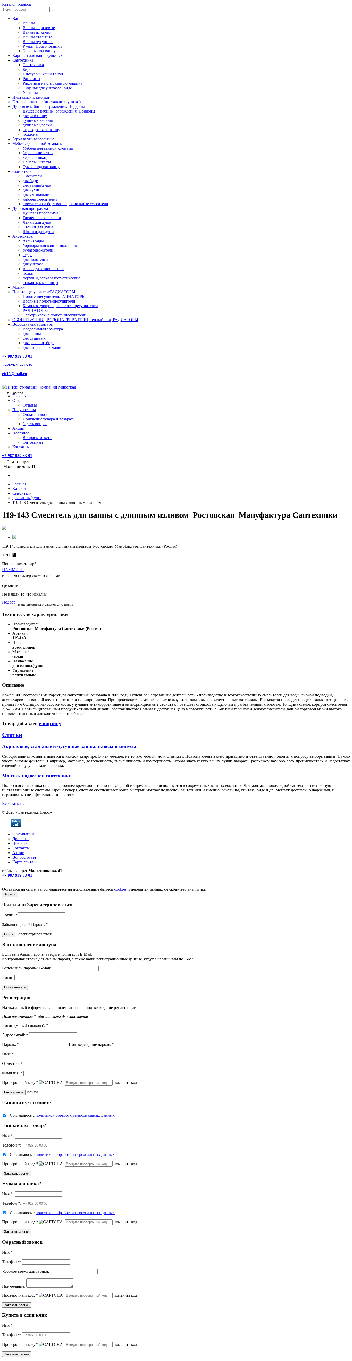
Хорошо (10, 894)
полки (28, 273)
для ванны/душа (37, 185)
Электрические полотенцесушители (54, 315)
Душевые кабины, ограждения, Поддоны (48, 106)
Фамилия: (12, 1073)
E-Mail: (45, 968)
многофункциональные (43, 268)
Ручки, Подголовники (42, 46)
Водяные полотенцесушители (49, 301)
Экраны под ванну (39, 51)
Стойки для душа (38, 227)
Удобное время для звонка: (25, 1271)
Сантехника (22, 60)
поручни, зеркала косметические (51, 278)
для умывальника (38, 194)
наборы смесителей (40, 199)
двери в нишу (35, 116)
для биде (30, 180)
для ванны (32, 333)
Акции (18, 428)
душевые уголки (37, 125)
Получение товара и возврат (48, 419)
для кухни (31, 190)
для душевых (34, 338)
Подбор (8, 602)
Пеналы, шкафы (37, 162)
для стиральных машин (43, 347)
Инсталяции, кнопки (30, 97)
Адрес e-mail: (15, 1035)
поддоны (30, 134)
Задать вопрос (35, 423)
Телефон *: (11, 1145)
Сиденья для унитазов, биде (47, 88)
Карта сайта (22, 862)
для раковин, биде (38, 343)
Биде (27, 69)
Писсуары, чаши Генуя (43, 74)
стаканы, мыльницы (40, 282)
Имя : (8, 1135)
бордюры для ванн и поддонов (50, 245)
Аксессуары (22, 236)
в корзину (50, 723)
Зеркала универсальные (33, 139)
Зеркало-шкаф (35, 157)
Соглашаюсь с (62, 1115)
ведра (27, 255)
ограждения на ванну (41, 129)
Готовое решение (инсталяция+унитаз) (46, 102)
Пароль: (39, 924)
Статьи (12, 734)
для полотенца (35, 259)
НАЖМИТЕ (13, 569)
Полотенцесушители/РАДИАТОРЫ (43, 292)
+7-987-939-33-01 (17, 356)
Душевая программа (30, 208)
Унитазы (30, 92)
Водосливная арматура (32, 324)
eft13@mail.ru (14, 374)
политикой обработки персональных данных (75, 1115)
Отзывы (30, 405)
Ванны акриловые (39, 27)
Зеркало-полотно (38, 153)
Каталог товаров (16, 4)
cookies (120, 889)
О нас (17, 400)
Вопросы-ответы (37, 437)
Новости (20, 843)
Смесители (22, 171)
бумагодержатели (38, 250)
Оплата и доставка (39, 414)
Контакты (21, 447)
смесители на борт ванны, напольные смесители (65, 204)
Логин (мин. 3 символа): (25, 1025)
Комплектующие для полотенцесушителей (60, 306)
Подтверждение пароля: (91, 1044)
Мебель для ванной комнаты (37, 143)
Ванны (18, 18)
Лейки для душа (37, 222)
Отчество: (12, 1063)
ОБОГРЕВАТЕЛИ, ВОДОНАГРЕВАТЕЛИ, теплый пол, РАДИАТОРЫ (75, 319)
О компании (23, 834)
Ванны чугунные (38, 41)
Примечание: (13, 1286)
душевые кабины (38, 120)
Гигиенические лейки (42, 218)
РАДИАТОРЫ (35, 310)
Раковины (31, 78)
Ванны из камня (37, 32)
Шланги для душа (38, 231)
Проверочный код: (20, 1082)
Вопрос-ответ (24, 857)
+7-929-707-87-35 (17, 365)
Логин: (10, 915)
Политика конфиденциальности (30, 884)
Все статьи (13, 803)
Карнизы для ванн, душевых (37, 55)
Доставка (20, 839)
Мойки (18, 287)
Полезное (20, 433)
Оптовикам (33, 442)
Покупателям (24, 410)
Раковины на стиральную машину (53, 83)
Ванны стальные (37, 37)
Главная (19, 396)
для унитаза (33, 264)
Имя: (8, 1054)
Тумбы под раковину (41, 167)
